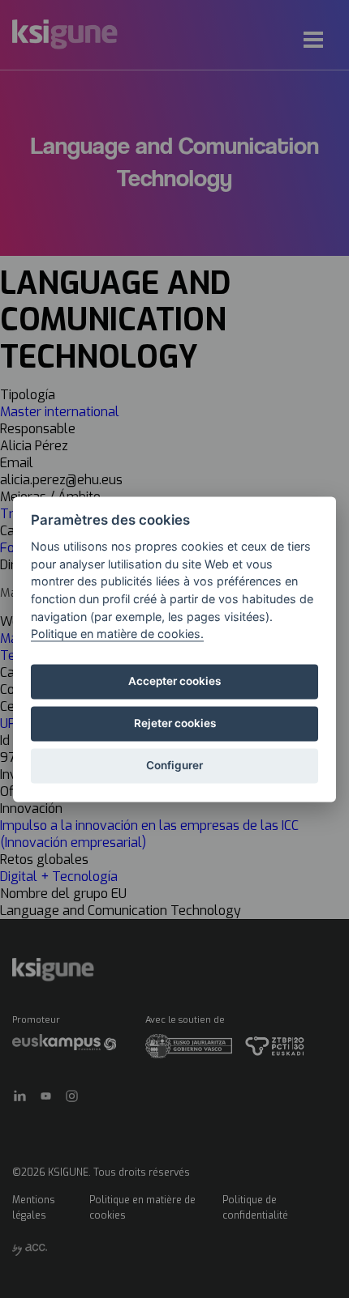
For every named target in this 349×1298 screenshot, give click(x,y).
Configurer (174, 766)
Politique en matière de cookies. (117, 634)
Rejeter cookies (175, 723)
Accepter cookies (174, 681)
